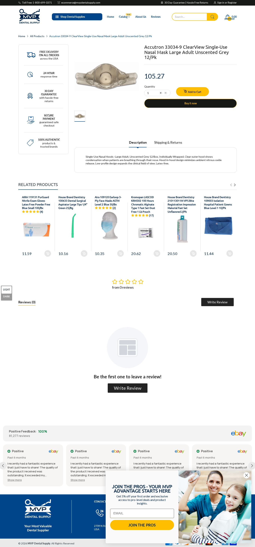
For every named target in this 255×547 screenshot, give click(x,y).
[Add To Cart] (47, 253)
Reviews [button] (26, 302)
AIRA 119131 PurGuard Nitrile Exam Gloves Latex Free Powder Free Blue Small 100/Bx (36, 202)
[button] (14, 480)
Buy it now (190, 103)
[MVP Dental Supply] (29, 17)
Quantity (149, 86)
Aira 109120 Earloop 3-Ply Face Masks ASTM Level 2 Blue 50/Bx (108, 200)
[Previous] (235, 185)
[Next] (231, 185)
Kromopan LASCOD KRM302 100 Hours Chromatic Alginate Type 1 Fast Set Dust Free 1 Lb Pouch (143, 204)
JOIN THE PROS (142, 525)
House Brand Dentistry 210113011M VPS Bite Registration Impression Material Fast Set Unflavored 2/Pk (182, 204)
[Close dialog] (246, 475)
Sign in (221, 2)
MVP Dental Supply (39, 543)
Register (232, 2)
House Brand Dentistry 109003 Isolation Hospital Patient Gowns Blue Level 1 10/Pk (218, 202)
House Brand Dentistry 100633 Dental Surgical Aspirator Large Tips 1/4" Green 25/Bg (72, 202)
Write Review (217, 302)
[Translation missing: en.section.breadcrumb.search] (212, 17)
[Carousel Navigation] (233, 185)
